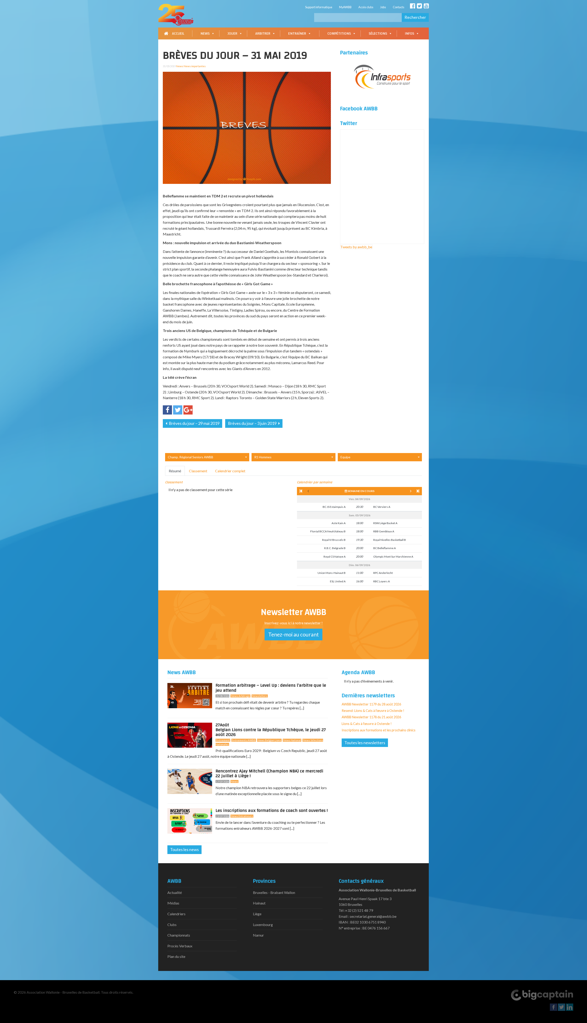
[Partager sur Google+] (188, 410)
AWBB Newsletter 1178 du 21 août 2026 (371, 717)
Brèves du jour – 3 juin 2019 (252, 423)
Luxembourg (263, 924)
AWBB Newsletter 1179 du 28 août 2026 (371, 704)
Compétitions (339, 33)
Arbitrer (262, 33)
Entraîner (297, 33)
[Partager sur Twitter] (177, 410)
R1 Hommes (262, 457)
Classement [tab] (198, 471)
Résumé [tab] (175, 471)
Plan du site (176, 956)
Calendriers (176, 914)
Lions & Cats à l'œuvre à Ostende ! (367, 724)
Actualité (174, 892)
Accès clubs (365, 7)
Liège (257, 914)
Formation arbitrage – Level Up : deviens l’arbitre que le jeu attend (271, 687)
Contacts (398, 7)
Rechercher (415, 17)
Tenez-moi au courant (293, 634)
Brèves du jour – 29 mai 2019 (193, 423)
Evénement (223, 740)
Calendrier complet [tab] (230, 471)
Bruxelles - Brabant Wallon (274, 892)
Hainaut (259, 903)
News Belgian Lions (269, 740)
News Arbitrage (240, 695)
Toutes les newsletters (364, 742)
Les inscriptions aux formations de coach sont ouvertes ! (272, 810)
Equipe (345, 457)
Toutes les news (184, 849)
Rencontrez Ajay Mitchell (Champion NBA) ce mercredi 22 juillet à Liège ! (269, 773)
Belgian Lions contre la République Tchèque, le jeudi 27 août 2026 (271, 731)
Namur (258, 935)
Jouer (232, 33)
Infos (409, 33)
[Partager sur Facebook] (167, 410)
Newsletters (259, 695)
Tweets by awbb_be (356, 247)
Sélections (378, 33)
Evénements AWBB (243, 740)
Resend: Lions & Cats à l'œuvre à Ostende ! (373, 711)
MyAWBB (345, 7)
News (205, 33)
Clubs (172, 924)
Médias (173, 903)
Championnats (178, 935)
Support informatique (318, 7)
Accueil (178, 33)
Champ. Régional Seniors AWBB (190, 457)
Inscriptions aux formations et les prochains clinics (378, 730)
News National (292, 740)
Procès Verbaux (179, 946)
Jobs (383, 7)
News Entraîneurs (242, 816)
